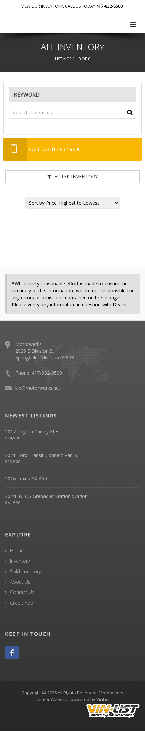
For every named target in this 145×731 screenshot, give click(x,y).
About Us (20, 582)
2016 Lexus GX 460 (26, 478)
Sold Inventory (25, 571)
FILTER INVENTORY (75, 176)
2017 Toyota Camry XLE (31, 431)
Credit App (21, 603)
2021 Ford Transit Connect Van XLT (44, 455)
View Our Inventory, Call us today (72, 6)
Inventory (20, 561)
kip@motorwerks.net (37, 388)
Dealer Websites (53, 699)
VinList (103, 699)
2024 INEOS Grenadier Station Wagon (46, 496)
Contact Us (22, 592)
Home (17, 550)
